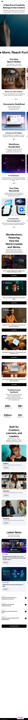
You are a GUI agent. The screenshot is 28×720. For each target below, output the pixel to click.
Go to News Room (14, 626)
